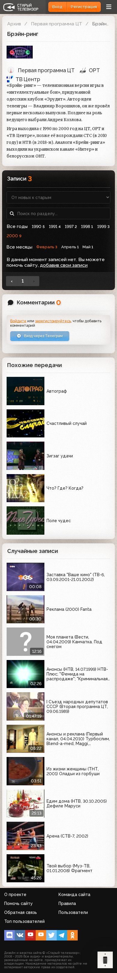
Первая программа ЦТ (56, 24)
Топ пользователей (24, 921)
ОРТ (94, 70)
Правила (67, 903)
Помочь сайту (18, 903)
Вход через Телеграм (43, 336)
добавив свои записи (64, 265)
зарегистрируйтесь (53, 321)
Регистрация (84, 6)
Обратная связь (20, 912)
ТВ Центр (28, 79)
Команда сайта (74, 894)
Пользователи (73, 912)
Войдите (18, 321)
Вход (57, 6)
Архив (14, 24)
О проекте (15, 894)
